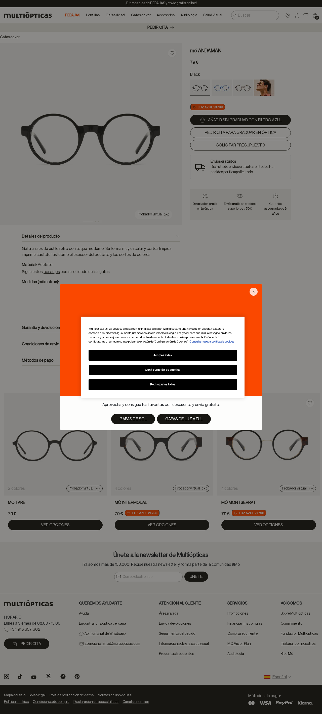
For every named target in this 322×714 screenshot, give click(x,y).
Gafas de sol (133, 419)
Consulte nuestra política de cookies (212, 341)
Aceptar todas (162, 355)
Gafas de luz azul (184, 419)
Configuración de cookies (162, 369)
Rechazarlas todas (162, 384)
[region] (163, 356)
